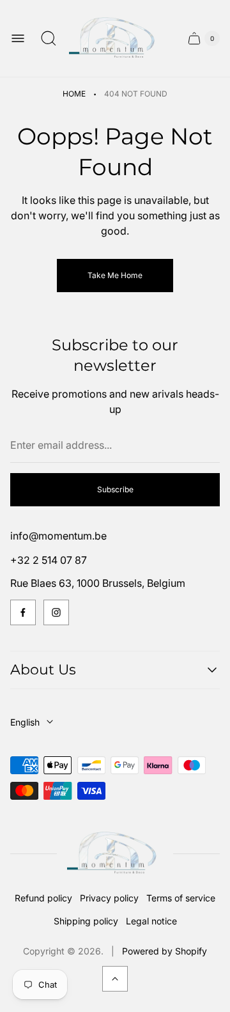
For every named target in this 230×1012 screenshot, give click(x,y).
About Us (43, 670)
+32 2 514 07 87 (48, 560)
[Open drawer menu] (18, 38)
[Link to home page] (114, 854)
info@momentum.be (58, 535)
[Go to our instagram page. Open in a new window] (56, 612)
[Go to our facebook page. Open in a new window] (23, 612)
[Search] (48, 38)
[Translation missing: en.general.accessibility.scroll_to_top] (115, 979)
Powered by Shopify (164, 951)
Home (74, 93)
